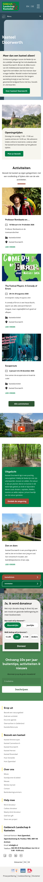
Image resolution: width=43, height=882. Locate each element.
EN (27, 6)
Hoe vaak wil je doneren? (14, 621)
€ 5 (17, 637)
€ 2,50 (8, 637)
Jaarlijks (30, 625)
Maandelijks (12, 625)
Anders (34, 637)
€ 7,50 (25, 637)
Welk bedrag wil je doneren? (15, 632)
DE (32, 6)
